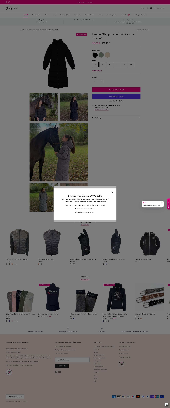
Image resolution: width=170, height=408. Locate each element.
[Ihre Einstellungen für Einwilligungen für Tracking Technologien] (166, 404)
